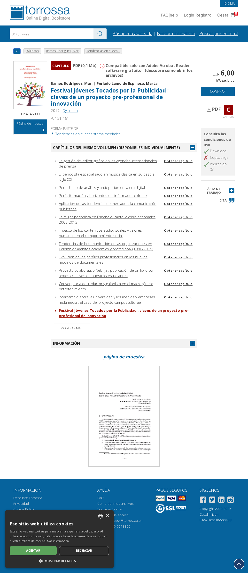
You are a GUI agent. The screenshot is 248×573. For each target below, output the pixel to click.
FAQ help (169, 15)
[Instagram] (230, 501)
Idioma (229, 3)
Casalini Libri (209, 514)
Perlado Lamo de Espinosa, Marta (127, 83)
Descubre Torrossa (27, 498)
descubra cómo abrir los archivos (149, 73)
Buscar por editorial (218, 33)
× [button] (107, 516)
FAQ (100, 498)
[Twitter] (212, 501)
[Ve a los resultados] (100, 33)
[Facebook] (203, 501)
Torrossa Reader (110, 509)
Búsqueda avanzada (132, 33)
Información (66, 343)
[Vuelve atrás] (17, 51)
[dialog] (59, 539)
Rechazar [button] (84, 550)
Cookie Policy (23, 509)
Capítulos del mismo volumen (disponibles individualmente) (116, 147)
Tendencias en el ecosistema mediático (87, 133)
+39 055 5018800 (116, 526)
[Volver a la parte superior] (239, 564)
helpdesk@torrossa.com (125, 520)
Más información (58, 541)
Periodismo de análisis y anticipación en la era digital (102, 187)
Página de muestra (30, 123)
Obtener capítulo (178, 161)
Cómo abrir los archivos (115, 503)
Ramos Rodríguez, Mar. (72, 83)
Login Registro (197, 15)
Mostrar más (72, 328)
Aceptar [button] (33, 550)
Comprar (217, 91)
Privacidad (21, 503)
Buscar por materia (176, 33)
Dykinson (70, 110)
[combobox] (58, 33)
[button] (218, 190)
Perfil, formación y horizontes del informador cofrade (103, 195)
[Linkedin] (221, 501)
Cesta (227, 14)
